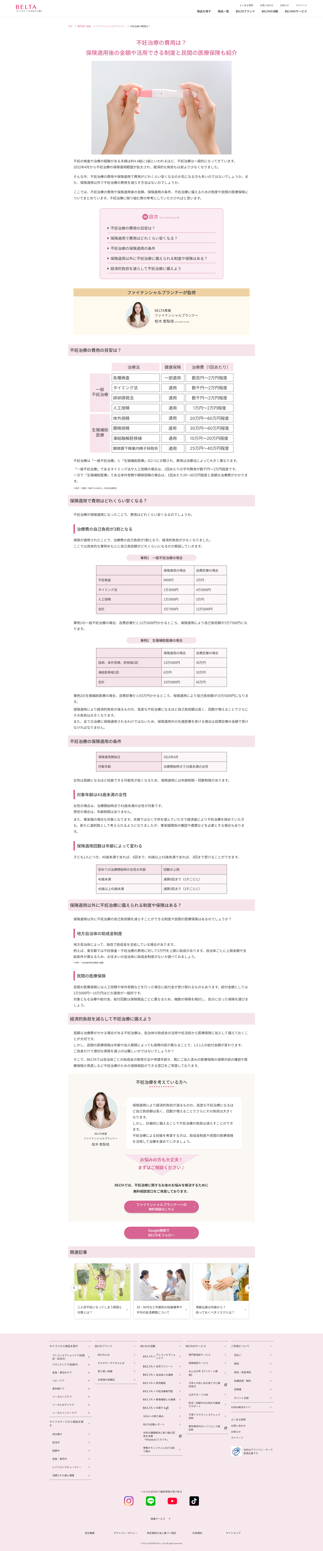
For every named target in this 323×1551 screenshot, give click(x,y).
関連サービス (158, 1518)
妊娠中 (56, 1450)
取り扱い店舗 (105, 1371)
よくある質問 (246, 5)
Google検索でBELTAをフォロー (161, 1232)
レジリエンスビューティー (66, 1467)
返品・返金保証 (242, 1372)
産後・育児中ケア (62, 1372)
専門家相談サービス (199, 1354)
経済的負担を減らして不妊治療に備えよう (145, 268)
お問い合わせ (266, 5)
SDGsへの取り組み (153, 1416)
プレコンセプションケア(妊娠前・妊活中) (68, 1357)
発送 (236, 1363)
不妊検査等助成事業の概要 (92, 962)
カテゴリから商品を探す (63, 1346)
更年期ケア (58, 1388)
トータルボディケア (63, 1404)
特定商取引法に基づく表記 (161, 1533)
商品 (223, 11)
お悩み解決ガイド (240, 1407)
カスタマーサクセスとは (111, 1363)
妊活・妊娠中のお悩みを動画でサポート (204, 1404)
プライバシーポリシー (125, 1533)
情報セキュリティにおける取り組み (159, 1449)
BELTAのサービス (296, 11)
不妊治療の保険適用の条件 (132, 248)
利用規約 (197, 1533)
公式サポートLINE (198, 1394)
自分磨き (57, 1434)
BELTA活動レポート (154, 1424)
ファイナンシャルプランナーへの (161, 1206)
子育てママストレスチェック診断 (204, 1416)
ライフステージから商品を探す (66, 1423)
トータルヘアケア (62, 1396)
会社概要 (90, 1533)
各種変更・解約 (242, 1380)
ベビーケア (58, 1380)
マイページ (301, 5)
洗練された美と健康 (63, 1475)
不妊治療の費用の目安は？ (132, 228)
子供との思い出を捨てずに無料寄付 (204, 1384)
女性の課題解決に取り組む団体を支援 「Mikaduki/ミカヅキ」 (159, 1436)
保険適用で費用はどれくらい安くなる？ (144, 238)
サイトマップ (233, 1533)
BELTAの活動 (270, 11)
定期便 (237, 1389)
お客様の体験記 (106, 1379)
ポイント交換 (241, 1398)
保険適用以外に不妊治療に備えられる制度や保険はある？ (159, 258)
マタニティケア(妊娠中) (65, 1364)
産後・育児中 (59, 1459)
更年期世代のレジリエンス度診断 (204, 1427)
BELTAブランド (245, 11)
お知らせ (284, 5)
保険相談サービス (198, 1363)
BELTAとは (104, 1354)
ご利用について (240, 1346)
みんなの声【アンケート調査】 (203, 1372)
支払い (237, 1355)
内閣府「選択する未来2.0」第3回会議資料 (99, 488)
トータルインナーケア (64, 1412)
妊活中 (56, 1442)
